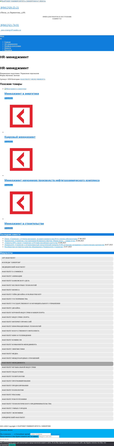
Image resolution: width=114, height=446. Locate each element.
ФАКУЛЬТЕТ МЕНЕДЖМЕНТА (32, 79)
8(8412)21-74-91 (9, 25)
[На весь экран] (3, 439)
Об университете (10, 44)
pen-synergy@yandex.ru (10, 30)
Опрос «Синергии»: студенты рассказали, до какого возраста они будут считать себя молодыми (40, 239)
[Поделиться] (5, 439)
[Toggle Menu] (1, 38)
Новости (7, 48)
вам (12, 434)
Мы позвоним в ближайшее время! (15, 434)
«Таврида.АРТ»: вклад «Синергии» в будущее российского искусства (31, 243)
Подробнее (8, 98)
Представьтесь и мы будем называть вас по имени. (19, 436)
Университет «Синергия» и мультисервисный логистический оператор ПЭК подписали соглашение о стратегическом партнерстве (54, 245)
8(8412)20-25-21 (9, 7)
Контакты (8, 50)
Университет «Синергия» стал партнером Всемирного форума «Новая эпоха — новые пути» (39, 241)
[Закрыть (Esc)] (7, 439)
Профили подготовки (12, 46)
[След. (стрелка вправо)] (3, 441)
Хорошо (12, 445)
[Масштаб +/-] (1, 439)
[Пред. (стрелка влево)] (1, 441)
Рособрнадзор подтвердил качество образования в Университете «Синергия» (33, 247)
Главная (7, 42)
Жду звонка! (56, 434)
